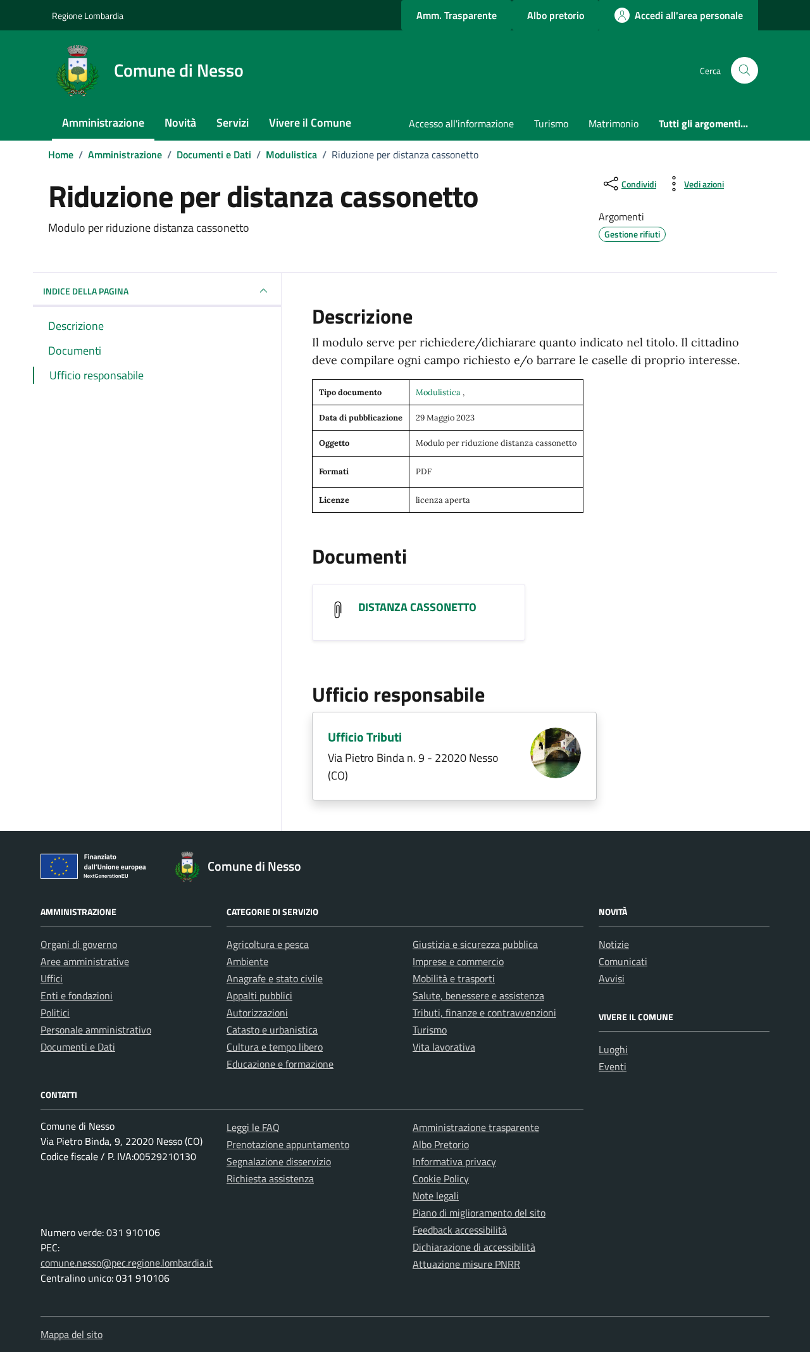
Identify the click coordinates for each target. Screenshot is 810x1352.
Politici (55, 1012)
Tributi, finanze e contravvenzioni (484, 1012)
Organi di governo (78, 944)
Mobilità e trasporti (454, 978)
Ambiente (247, 961)
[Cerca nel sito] (744, 70)
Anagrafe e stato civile (275, 978)
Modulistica (439, 392)
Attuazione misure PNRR (466, 1264)
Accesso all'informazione (461, 123)
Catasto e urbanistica (272, 1029)
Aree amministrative (84, 961)
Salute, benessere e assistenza (478, 995)
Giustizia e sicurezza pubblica (475, 944)
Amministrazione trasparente (476, 1127)
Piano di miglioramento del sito (479, 1212)
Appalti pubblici (259, 995)
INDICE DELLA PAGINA (85, 291)
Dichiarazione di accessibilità (474, 1246)
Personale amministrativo (95, 1029)
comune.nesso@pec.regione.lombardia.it (126, 1262)
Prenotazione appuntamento (288, 1144)
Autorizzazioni (257, 1012)
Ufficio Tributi (365, 737)
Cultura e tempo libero (275, 1046)
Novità (180, 122)
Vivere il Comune (310, 122)
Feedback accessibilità (460, 1229)
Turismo (551, 123)
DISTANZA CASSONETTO (417, 607)
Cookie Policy (441, 1178)
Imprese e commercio (458, 961)
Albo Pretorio (441, 1144)
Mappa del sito (71, 1334)
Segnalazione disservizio (279, 1161)
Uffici (51, 978)
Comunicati (623, 961)
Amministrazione (103, 122)
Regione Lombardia (87, 15)
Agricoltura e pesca (268, 944)
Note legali (436, 1195)
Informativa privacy (454, 1161)
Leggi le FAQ (253, 1127)
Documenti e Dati (77, 1046)
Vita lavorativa (444, 1046)
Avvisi (612, 978)
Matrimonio (614, 123)
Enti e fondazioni (76, 995)
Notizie (614, 944)
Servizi (232, 122)
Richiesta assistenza (270, 1178)
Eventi (612, 1066)
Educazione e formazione (280, 1063)
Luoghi (613, 1049)
